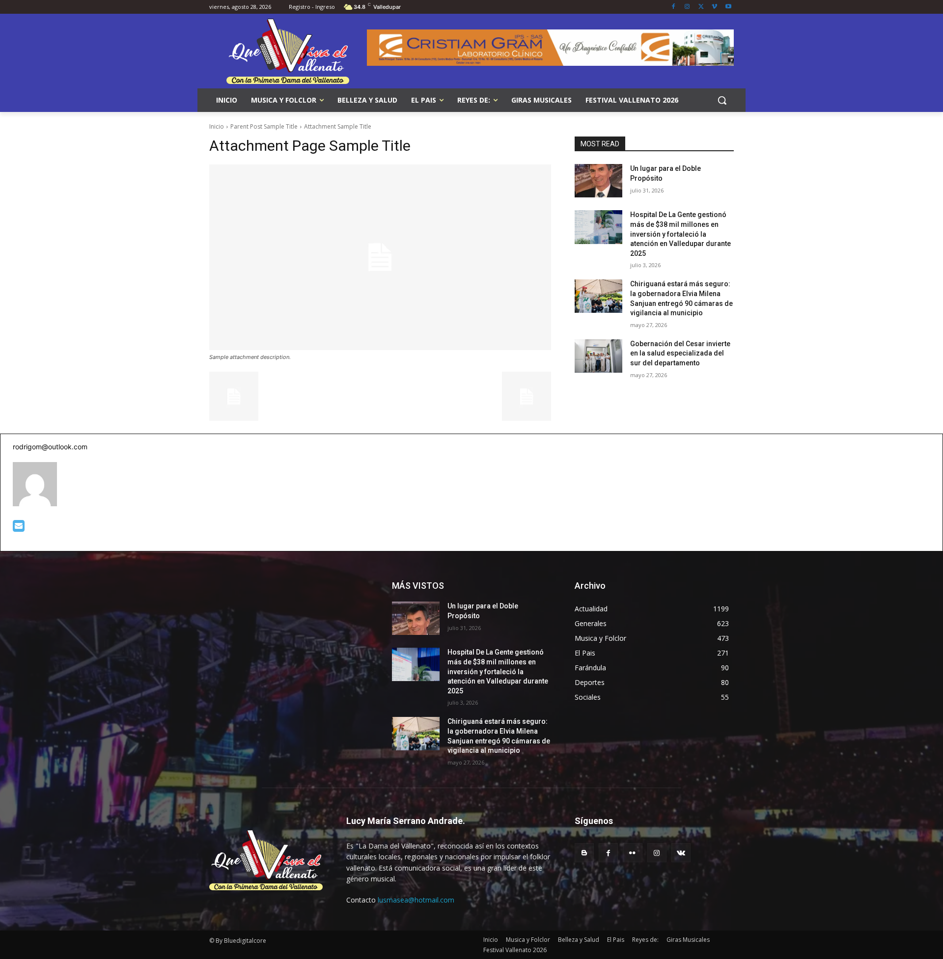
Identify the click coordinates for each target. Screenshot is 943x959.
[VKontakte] (681, 852)
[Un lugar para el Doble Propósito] (598, 180)
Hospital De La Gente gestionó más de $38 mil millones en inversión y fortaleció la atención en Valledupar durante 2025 (680, 234)
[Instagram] (687, 7)
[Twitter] (701, 7)
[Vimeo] (714, 7)
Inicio (216, 126)
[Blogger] (584, 852)
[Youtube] (728, 7)
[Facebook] (673, 7)
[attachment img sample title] (380, 257)
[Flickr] (632, 852)
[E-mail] (19, 528)
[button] (722, 100)
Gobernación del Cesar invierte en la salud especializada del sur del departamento (680, 353)
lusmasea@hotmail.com (416, 899)
